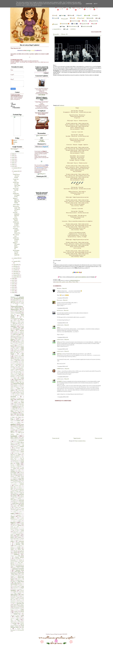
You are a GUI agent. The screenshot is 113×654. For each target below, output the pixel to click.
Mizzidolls (22, 502)
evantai (17, 410)
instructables (18, 447)
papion (14, 520)
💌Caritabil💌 (95, 15)
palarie (20, 516)
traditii (22, 609)
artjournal (12, 335)
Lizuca (20, 473)
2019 (13, 166)
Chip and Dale (18, 372)
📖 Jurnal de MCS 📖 (56, 29)
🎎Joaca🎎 (98, 18)
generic (14, 425)
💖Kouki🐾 (84, 21)
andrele (15, 327)
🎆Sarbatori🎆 (74, 23)
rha (14, 144)
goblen (12, 427)
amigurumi (13, 326)
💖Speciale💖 (94, 23)
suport (14, 591)
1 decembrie (13, 301)
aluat (20, 324)
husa (12, 442)
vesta (17, 618)
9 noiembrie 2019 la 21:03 (63, 337)
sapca (18, 567)
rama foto (15, 550)
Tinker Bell (16, 604)
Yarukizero (61, 105)
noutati (22, 508)
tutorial (22, 611)
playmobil (22, 529)
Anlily (16, 331)
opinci (21, 513)
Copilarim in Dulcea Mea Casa (17, 382)
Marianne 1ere (21, 482)
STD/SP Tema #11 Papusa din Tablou (16, 223)
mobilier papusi (15, 503)
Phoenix (20, 525)
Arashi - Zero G (60, 34)
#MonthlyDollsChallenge (19, 298)
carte (17, 363)
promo (12, 541)
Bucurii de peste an (16, 352)
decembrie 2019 (16, 168)
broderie (22, 349)
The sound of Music (20, 602)
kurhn (18, 464)
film (18, 414)
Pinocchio (17, 529)
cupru (18, 391)
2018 (13, 278)
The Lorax (19, 600)
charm (17, 370)
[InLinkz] (41, 161)
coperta (20, 380)
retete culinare (21, 555)
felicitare (15, 412)
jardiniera (22, 450)
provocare (21, 541)
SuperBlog (13, 590)
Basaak (18, 340)
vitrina (12, 620)
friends (18, 420)
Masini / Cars (13, 488)
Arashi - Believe (16, 204)
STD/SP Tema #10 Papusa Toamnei (16, 239)
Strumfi (14, 589)
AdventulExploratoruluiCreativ (17, 318)
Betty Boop (15, 344)
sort (11, 586)
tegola (17, 598)
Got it (95, 3)
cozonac (12, 387)
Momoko (15, 504)
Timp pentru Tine (20, 603)
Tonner (12, 609)
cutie (14, 392)
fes (21, 412)
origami (13, 516)
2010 (13, 292)
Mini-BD (20, 497)
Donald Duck (21, 403)
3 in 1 (22, 303)
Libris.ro (20, 471)
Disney (16, 402)
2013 (13, 287)
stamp (23, 586)
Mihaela (22, 495)
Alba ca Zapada (21, 322)
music (67, 281)
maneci (22, 477)
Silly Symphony (18, 582)
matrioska (20, 488)
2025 (13, 155)
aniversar (22, 330)
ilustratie (18, 445)
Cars (14, 363)
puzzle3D (13, 548)
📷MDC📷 (62, 26)
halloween (13, 432)
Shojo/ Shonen (21, 581)
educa (21, 408)
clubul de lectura (21, 376)
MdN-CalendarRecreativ (20, 489)
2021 (13, 162)
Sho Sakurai (13, 581)
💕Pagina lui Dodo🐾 (93, 21)
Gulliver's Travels (20, 428)
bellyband (22, 343)
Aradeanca (22, 333)
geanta (22, 424)
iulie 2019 (15, 266)
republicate (17, 554)
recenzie (16, 551)
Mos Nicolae (21, 504)
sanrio (14, 567)
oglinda (20, 511)
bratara (22, 348)
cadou (22, 355)
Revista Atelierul (19, 557)
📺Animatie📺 (62, 15)
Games (19, 422)
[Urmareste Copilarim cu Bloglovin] (42, 147)
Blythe (22, 347)
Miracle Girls (21, 499)
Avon (12, 338)
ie (14, 445)
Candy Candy (19, 358)
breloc (16, 349)
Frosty (12, 422)
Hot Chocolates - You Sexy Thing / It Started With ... (16, 253)
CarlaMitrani (16, 361)
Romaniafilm (13, 559)
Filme (23, 414)
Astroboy (18, 335)
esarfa (12, 410)
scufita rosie (20, 575)
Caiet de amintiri (18, 356)
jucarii (22, 451)
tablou (22, 594)
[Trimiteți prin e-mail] (54, 280)
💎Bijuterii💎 (79, 15)
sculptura (13, 576)
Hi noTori (15, 440)
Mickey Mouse (14, 493)
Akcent (19, 320)
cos (20, 384)
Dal (13, 393)
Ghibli (20, 425)
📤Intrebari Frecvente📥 (75, 21)
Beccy (17, 343)
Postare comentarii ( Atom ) (80, 441)
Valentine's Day (17, 614)
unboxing (17, 612)
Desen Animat (20, 399)
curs (23, 391)
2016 (13, 282)
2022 (13, 161)
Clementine (13, 375)
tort (17, 609)
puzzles (19, 548)
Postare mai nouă (55, 438)
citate (20, 374)
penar (14, 524)
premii (12, 537)
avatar (14, 337)
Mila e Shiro (15, 497)
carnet (23, 361)
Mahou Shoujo (21, 476)
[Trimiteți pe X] (57, 280)
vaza (18, 615)
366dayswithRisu (15, 309)
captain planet (17, 359)
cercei (17, 369)
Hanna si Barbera (14, 437)
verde (22, 615)
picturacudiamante (14, 527)
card (16, 360)
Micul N (15, 494)
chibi (12, 372)
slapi (11, 585)
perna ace (14, 525)
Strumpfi (20, 589)
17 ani (14, 191)
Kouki (18, 463)
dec (21, 395)
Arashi (57, 281)
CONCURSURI (41, 94)
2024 (13, 157)
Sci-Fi (14, 575)
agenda (15, 319)
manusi (22, 480)
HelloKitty (22, 438)
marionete (15, 484)
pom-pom (22, 531)
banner (19, 339)
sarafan (23, 567)
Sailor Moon (13, 564)
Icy (23, 444)
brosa (15, 351)
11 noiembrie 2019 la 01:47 (63, 376)
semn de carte (21, 576)
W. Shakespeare (21, 622)
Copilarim (48, 634)
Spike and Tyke (17, 586)
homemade (21, 440)
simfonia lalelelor (14, 584)
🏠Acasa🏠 (54, 15)
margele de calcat (14, 482)
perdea (18, 524)
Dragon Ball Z (21, 406)
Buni (23, 353)
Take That (15, 595)
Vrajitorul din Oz (14, 622)
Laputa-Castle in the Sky (15, 467)
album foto (15, 323)
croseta (12, 390)
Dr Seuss (22, 405)
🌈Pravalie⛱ (55, 24)
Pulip (15, 545)
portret (12, 534)
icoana (19, 444)
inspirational (15, 446)
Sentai (14, 577)
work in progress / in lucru (17, 625)
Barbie (12, 340)
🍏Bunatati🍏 (87, 15)
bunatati (13, 353)
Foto (13, 419)
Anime (13, 330)
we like (15, 623)
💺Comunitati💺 (55, 18)
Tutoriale (42, 140)
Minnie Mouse (14, 499)
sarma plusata (18, 571)
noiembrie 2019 (16, 171)
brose (20, 351)
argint (19, 334)
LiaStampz (13, 471)
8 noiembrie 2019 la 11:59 (63, 322)
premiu (19, 537)
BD (14, 341)
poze (18, 535)
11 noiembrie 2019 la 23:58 (63, 396)
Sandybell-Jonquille (20, 566)
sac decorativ (19, 563)
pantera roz (21, 519)
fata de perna (21, 411)
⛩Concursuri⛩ (64, 18)
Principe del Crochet (15, 538)
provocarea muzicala (81, 277)
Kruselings (13, 464)
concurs (13, 381)
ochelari (15, 511)
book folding (16, 348)
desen (12, 399)
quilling (12, 549)
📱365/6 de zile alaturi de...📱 (73, 26)
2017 (13, 280)
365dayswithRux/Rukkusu (17, 306)
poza (12, 535)
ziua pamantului (21, 630)
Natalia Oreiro (18, 507)
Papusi (13, 522)
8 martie (16, 310)
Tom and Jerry (21, 605)
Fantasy (12, 411)
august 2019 (15, 264)
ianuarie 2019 (16, 276)
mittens (14, 500)
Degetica (20, 398)
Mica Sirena (19, 491)
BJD (13, 347)
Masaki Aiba (13, 486)
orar (12, 515)
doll (15, 403)
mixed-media (21, 500)
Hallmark (20, 431)
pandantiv (13, 517)
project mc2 (18, 539)
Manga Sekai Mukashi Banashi (17, 479)
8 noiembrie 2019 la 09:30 (63, 297)
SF (13, 580)
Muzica (70, 281)
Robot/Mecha (18, 558)
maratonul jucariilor (17, 481)
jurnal (19, 454)
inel (23, 445)
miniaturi (13, 498)
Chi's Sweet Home (18, 371)
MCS (12, 489)
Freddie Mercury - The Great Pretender (16, 176)
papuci (19, 521)
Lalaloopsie (19, 466)
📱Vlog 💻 (65, 29)
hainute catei (15, 429)
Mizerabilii (16, 502)
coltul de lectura (18, 379)
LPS (21, 475)
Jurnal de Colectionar (16, 455)
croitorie (19, 388)
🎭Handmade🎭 (90, 18)
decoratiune (14, 396)
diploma (22, 400)
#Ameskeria (13, 297)
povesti (18, 534)
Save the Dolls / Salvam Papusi (17, 573)
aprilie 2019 (15, 271)
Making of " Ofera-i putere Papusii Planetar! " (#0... (16, 245)
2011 (13, 290)
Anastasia (22, 326)
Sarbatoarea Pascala (20, 570)
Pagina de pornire (77, 438)
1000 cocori (13, 302)
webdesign (22, 623)
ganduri (63, 281)
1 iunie (20, 301)
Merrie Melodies (15, 490)
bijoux (12, 346)
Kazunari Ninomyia (15, 456)
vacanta (22, 612)
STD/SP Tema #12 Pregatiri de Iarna (16, 195)
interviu (22, 449)
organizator (18, 515)
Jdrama (13, 451)
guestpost (12, 428)
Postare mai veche (98, 438)
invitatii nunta (16, 450)
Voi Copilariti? (42, 141)
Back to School (18, 338)
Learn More (89, 3)
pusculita (19, 546)
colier (15, 378)
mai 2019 (15, 269)
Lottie (16, 475)
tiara (14, 603)
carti (17, 365)
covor (21, 386)
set (23, 579)
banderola (13, 339)
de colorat (15, 395)
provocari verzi (20, 544)
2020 (13, 164)
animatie (18, 329)
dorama (15, 405)
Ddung (22, 393)
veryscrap (12, 618)
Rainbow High (21, 549)
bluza (18, 347)
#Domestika (21, 297)
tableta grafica (14, 594)
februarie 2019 (16, 275)
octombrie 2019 (16, 258)
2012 (13, 289)
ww (23, 627)
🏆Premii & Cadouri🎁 (64, 23)
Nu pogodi (16, 510)
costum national (14, 386)
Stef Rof (58, 310)
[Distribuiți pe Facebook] (59, 280)
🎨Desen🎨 (72, 18)
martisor (22, 484)
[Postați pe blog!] (56, 280)
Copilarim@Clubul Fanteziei (18, 383)
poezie (22, 530)
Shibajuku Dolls (19, 580)
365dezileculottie (18, 307)
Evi (21, 410)
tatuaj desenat (13, 597)
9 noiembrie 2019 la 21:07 (63, 366)
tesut (20, 599)
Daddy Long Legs (21, 392)
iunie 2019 (15, 268)
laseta (23, 467)
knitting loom (16, 460)
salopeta (12, 566)
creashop (17, 387)
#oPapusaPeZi (16, 299)
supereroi (22, 590)
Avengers (20, 336)
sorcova (20, 585)
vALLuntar (13, 615)
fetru (12, 414)
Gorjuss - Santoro (18, 427)
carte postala (17, 364)
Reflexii (15, 553)
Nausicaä (12, 508)
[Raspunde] (64, 288)
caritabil (22, 360)
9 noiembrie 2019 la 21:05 (63, 349)
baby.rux (15, 140)
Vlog (19, 620)
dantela (18, 393)
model (22, 503)
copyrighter (15, 384)
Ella (58, 288)
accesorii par (19, 313)
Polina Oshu (16, 531)
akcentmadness (13, 322)
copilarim (59, 324)
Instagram (22, 446)
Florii (19, 417)
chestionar (22, 370)
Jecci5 (18, 451)
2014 (13, 285)
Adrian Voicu (14, 314)
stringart (22, 587)
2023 (13, 159)
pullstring (20, 545)
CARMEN (59, 368)
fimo (14, 415)
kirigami (22, 459)
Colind (22, 378)
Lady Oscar (13, 466)
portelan (15, 532)
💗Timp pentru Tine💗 (84, 23)
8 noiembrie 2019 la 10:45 (63, 308)
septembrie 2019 (16, 261)
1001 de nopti (21, 302)
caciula (16, 355)
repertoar (22, 553)
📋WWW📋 (73, 29)
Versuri (73, 281)
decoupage (13, 398)
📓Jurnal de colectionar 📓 (86, 26)
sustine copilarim (18, 593)
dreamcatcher (15, 407)
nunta (23, 509)
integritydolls (14, 449)
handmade (14, 436)
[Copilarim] (17, 135)
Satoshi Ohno (13, 572)
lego (19, 469)
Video (77, 281)
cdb (14, 368)
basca (23, 340)
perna (23, 524)
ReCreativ (22, 551)
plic (14, 530)
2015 (13, 283)
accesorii (12, 313)
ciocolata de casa (14, 374)
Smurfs (16, 585)
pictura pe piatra (15, 526)
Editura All (15, 408)
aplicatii (15, 333)
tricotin (16, 611)
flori (18, 415)
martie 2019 (15, 273)
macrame (13, 476)
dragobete (14, 406)
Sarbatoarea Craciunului (18, 568)
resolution (13, 555)
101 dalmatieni (16, 303)
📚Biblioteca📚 (71, 15)
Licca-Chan (13, 472)
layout (15, 468)
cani (11, 359)
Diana (58, 300)
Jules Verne (17, 453)
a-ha (16, 311)
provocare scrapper (20, 542)
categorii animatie (21, 366)
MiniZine (20, 498)
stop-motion (15, 587)
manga (14, 478)
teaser (18, 597)
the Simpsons (13, 602)
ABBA (20, 311)
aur (23, 335)
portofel (20, 532)
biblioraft (20, 344)
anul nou (22, 332)
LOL (12, 475)
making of (15, 477)
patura (22, 522)
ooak (12, 513)
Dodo (60, 281)
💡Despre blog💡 (80, 18)
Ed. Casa (22, 407)
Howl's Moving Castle (18, 441)
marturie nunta (18, 485)
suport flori (21, 591)
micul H (22, 493)
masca (20, 486)
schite (23, 574)
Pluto (18, 530)
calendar (12, 358)
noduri (18, 508)
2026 (13, 154)
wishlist (15, 624)
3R (23, 309)
